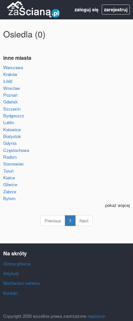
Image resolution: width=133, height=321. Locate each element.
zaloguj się (86, 9)
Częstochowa (16, 150)
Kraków (10, 74)
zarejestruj (116, 9)
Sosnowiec (13, 164)
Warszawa (13, 67)
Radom (10, 157)
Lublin (8, 122)
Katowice (12, 129)
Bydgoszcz (13, 115)
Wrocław (11, 88)
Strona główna (16, 264)
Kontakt (10, 293)
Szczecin (12, 109)
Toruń (8, 171)
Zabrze (9, 191)
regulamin (96, 316)
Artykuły (11, 273)
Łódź (8, 81)
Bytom (9, 198)
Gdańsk (10, 102)
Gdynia (9, 143)
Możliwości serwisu (21, 283)
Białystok (12, 136)
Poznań (10, 95)
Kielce (9, 178)
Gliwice (10, 184)
